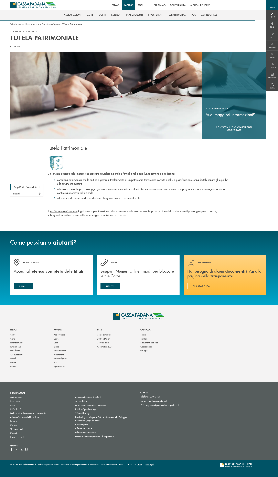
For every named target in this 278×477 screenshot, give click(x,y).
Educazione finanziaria (85, 432)
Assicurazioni (16, 354)
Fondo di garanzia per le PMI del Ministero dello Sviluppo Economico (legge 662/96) (101, 419)
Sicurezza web (16, 429)
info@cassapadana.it (157, 400)
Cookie (13, 425)
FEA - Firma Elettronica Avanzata (90, 405)
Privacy (13, 421)
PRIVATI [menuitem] (116, 5)
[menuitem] (72, 14)
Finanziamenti (16, 342)
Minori (13, 366)
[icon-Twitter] (21, 449)
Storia (143, 334)
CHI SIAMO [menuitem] (160, 5)
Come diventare (104, 334)
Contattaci (15, 433)
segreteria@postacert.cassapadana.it (162, 404)
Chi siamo (145, 329)
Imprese (36, 24)
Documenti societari (149, 342)
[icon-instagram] (26, 449)
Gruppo (144, 350)
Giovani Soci (103, 342)
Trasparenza (15, 401)
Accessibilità (81, 401)
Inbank (13, 358)
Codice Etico (146, 346)
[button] (272, 5)
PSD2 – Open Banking (96, 409)
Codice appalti (81, 424)
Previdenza (15, 350)
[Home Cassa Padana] (33, 5)
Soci (99, 329)
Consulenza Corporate (51, 24)
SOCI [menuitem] (140, 5)
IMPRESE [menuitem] (128, 5)
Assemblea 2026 (105, 346)
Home (28, 24)
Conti (12, 334)
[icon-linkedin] (16, 449)
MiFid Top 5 (15, 409)
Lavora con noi (17, 437)
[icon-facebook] (11, 449)
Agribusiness (59, 366)
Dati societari (16, 397)
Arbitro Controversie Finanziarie (35, 417)
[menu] (161, 5)
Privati (13, 329)
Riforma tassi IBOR (94, 428)
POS (55, 362)
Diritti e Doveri (103, 338)
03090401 (155, 396)
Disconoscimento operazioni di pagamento (94, 436)
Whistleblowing (82, 413)
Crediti (139, 464)
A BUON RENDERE (200, 5)
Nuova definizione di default (88, 397)
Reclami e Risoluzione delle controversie (28, 413)
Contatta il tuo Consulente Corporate (234, 128)
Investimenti (15, 346)
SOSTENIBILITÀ (178, 5)
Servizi (13, 362)
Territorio (144, 338)
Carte (12, 338)
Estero (56, 346)
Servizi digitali (60, 358)
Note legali (150, 464)
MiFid (12, 405)
